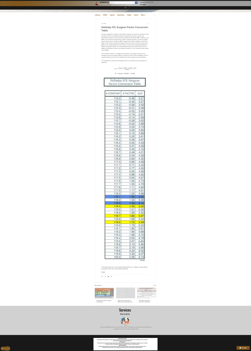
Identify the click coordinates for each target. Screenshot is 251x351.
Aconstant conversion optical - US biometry (104, 301)
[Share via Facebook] (102, 276)
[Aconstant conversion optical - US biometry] (104, 293)
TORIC (105, 15)
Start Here (143, 4)
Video (129, 15)
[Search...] (136, 3)
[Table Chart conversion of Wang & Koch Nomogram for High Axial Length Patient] (125, 293)
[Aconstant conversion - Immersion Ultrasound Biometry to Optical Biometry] (146, 293)
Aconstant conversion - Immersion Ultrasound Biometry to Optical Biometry (146, 301)
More (143, 15)
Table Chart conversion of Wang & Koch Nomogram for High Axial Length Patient (125, 301)
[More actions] (149, 23)
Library (97, 15)
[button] (154, 14)
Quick (136, 15)
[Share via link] (111, 276)
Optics (112, 15)
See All (154, 285)
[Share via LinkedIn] (108, 276)
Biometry (120, 15)
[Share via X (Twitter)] (105, 276)
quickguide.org (104, 2)
